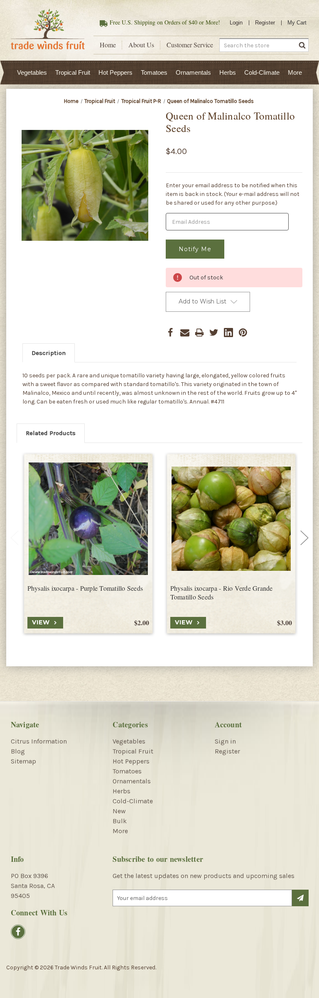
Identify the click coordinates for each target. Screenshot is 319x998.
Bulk (120, 821)
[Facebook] (170, 332)
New (119, 811)
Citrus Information (39, 741)
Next (304, 538)
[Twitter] (213, 332)
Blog (18, 751)
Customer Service (190, 45)
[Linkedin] (228, 332)
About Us (141, 45)
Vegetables (32, 72)
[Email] (184, 332)
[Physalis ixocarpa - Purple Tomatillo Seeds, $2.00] (88, 518)
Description (49, 353)
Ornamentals (193, 72)
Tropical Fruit (72, 72)
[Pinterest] (243, 332)
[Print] (199, 332)
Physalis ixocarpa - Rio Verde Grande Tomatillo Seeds (221, 592)
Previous (14, 538)
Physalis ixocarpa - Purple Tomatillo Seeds (85, 588)
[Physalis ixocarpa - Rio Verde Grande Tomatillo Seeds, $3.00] (231, 518)
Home (108, 45)
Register (265, 23)
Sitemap (23, 761)
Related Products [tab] (51, 433)
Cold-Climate (262, 72)
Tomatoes (154, 72)
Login (236, 23)
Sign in (225, 741)
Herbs (227, 72)
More (295, 72)
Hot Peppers (115, 72)
